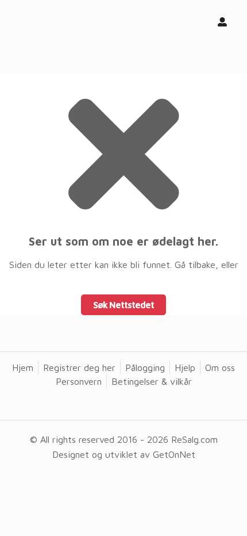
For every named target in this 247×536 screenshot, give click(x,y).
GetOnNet (174, 454)
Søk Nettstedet (123, 305)
